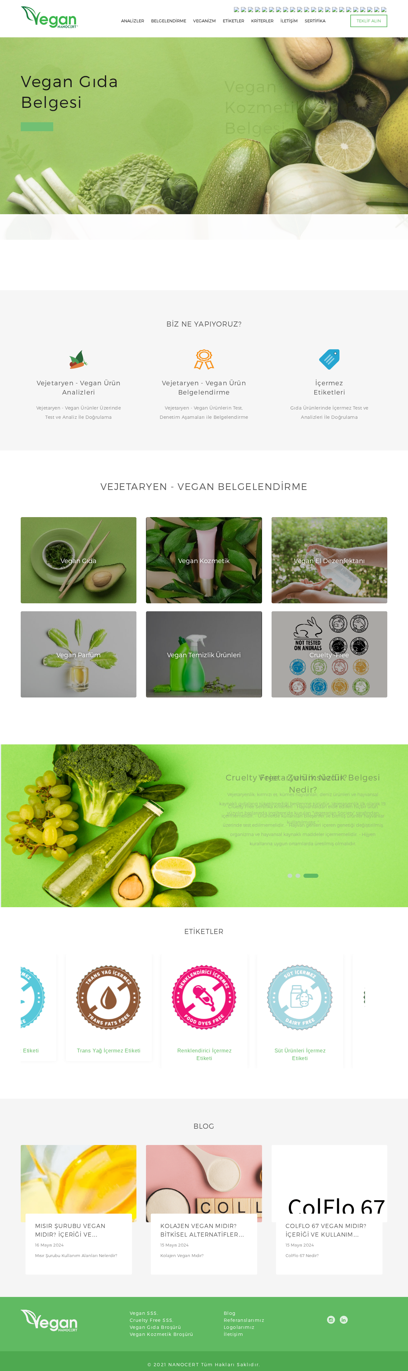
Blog (230, 1313)
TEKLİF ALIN (369, 20)
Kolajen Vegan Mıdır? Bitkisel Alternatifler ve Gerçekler (199, 1235)
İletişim (233, 1334)
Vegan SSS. (144, 1313)
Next (379, 818)
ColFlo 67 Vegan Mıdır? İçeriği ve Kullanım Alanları (326, 1235)
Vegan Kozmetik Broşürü (161, 1334)
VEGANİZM (204, 20)
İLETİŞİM (289, 20)
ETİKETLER (233, 20)
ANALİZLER (132, 20)
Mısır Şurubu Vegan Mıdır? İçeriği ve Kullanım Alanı (70, 1235)
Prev (227, 818)
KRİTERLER (262, 20)
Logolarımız (239, 1327)
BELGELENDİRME (168, 20)
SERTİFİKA (315, 20)
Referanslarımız (244, 1320)
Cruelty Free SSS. (152, 1320)
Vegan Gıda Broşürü (155, 1327)
